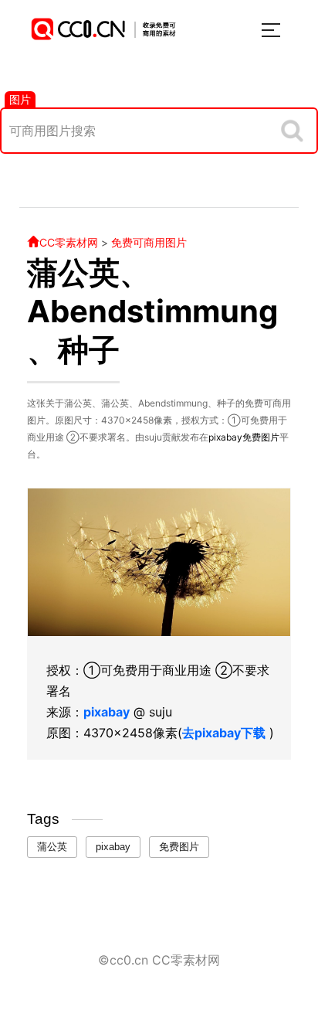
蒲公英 (52, 846)
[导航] (271, 30)
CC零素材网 (68, 242)
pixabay (225, 437)
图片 (20, 99)
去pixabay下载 (224, 732)
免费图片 (260, 437)
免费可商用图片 (149, 242)
